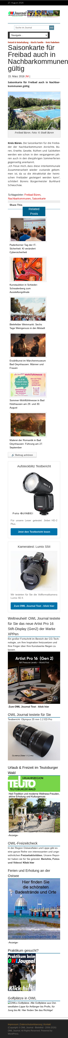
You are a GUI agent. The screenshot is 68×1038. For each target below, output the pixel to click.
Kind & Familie (37, 42)
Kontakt (47, 1024)
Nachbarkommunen (19, 198)
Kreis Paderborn (52, 42)
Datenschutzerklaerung (31, 1024)
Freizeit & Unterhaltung (18, 42)
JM (27, 76)
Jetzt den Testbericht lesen (34, 531)
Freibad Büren (32, 194)
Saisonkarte (39, 198)
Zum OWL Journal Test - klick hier (34, 605)
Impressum (13, 1024)
